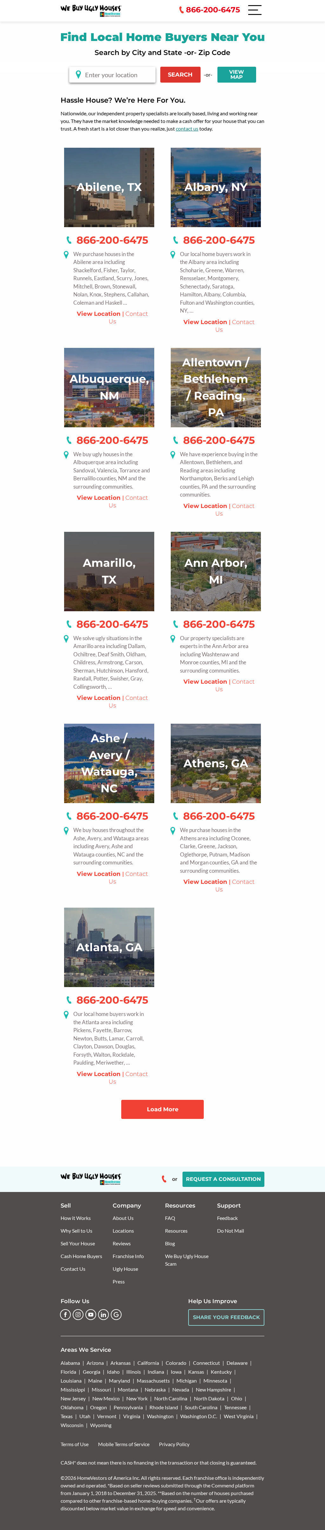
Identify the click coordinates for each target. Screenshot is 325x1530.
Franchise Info (128, 1256)
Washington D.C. (198, 1416)
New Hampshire (213, 1389)
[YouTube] (91, 1314)
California (148, 1363)
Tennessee (235, 1407)
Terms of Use (75, 1444)
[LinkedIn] (103, 1314)
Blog (170, 1243)
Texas (67, 1416)
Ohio (236, 1398)
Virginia (131, 1416)
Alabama (70, 1363)
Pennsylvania (128, 1407)
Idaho (113, 1372)
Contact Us (73, 1269)
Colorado (176, 1363)
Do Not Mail (230, 1231)
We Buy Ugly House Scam (187, 1260)
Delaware (237, 1363)
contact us (187, 128)
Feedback (227, 1218)
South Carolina (201, 1407)
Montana (128, 1389)
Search (180, 74)
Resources (176, 1231)
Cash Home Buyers (81, 1256)
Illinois (133, 1372)
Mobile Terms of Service (123, 1444)
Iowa (176, 1372)
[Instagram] (78, 1314)
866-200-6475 (112, 240)
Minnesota (215, 1381)
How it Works (76, 1218)
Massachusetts (153, 1381)
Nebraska (155, 1389)
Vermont (106, 1416)
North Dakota (209, 1398)
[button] (279, 63)
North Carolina (170, 1398)
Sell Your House (78, 1243)
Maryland (119, 1381)
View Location (99, 313)
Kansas (196, 1372)
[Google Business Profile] (116, 1314)
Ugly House (125, 1269)
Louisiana (71, 1381)
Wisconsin (72, 1425)
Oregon (98, 1407)
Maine (95, 1381)
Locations (123, 1231)
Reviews (122, 1243)
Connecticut (206, 1363)
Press (119, 1281)
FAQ (170, 1218)
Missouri (101, 1389)
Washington (160, 1416)
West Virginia (239, 1416)
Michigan (186, 1381)
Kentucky (221, 1372)
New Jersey (73, 1398)
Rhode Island (163, 1407)
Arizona (95, 1363)
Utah (84, 1416)
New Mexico (106, 1398)
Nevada (180, 1389)
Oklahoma (72, 1407)
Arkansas (120, 1363)
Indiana (156, 1372)
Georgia (91, 1372)
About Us (123, 1218)
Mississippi (73, 1389)
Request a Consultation (223, 1179)
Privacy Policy (174, 1444)
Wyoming (100, 1425)
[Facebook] (65, 1314)
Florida (68, 1372)
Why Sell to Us (76, 1231)
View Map (236, 74)
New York (137, 1398)
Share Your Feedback (226, 1317)
